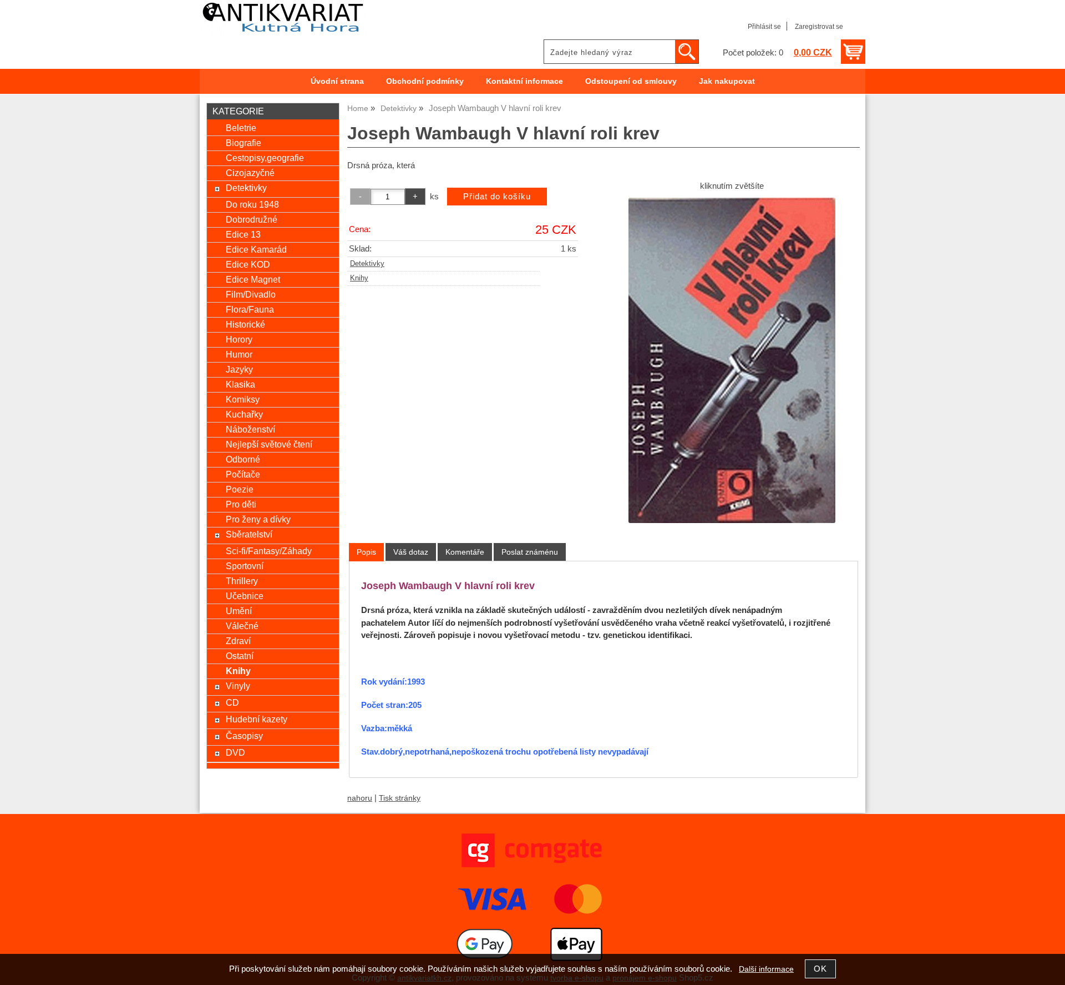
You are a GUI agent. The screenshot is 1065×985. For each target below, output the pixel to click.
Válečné (242, 626)
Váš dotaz (410, 551)
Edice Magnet (253, 279)
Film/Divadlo (251, 294)
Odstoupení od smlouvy (631, 81)
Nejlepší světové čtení (269, 444)
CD (232, 702)
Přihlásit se (764, 27)
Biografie (243, 143)
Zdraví (238, 641)
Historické (245, 324)
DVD (235, 752)
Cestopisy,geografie (265, 158)
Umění (239, 611)
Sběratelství (249, 534)
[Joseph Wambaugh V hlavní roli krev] (731, 360)
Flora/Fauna (250, 309)
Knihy (359, 278)
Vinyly (238, 686)
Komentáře (464, 551)
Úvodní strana (337, 81)
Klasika (240, 384)
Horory (239, 339)
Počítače (243, 474)
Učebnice (244, 596)
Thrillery (242, 581)
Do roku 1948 (252, 204)
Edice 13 (243, 234)
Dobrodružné (251, 219)
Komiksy (243, 399)
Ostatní (239, 656)
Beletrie (241, 128)
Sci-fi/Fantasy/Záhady (269, 551)
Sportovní (244, 566)
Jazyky (239, 369)
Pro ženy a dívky (258, 519)
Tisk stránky (399, 798)
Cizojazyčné (250, 173)
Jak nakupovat (727, 81)
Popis (366, 551)
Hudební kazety (256, 719)
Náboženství (250, 429)
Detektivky (367, 264)
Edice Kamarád (256, 249)
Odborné (243, 459)
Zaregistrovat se (819, 27)
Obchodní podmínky (425, 81)
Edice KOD (248, 264)
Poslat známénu (529, 551)
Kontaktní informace (524, 81)
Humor (239, 354)
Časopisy (244, 736)
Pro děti (241, 504)
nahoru (359, 798)
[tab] (366, 552)
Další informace (766, 969)
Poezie (239, 489)
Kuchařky (244, 414)
